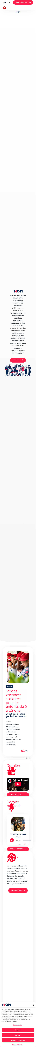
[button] (33, 1005)
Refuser (18, 1035)
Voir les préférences (18, 1040)
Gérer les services (17, 1025)
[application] (21, 840)
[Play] (12, 840)
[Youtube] (4, 7)
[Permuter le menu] (9, 2)
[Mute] (24, 844)
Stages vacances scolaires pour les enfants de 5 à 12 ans (16, 701)
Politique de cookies (17, 1044)
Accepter (18, 1030)
